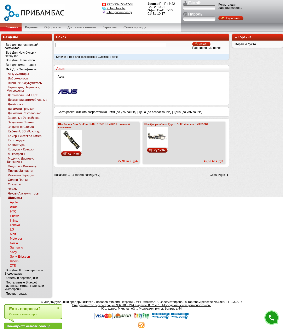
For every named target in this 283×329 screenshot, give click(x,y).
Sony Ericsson (20, 256)
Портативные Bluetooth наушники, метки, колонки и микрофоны (24, 286)
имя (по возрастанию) (91, 112)
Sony (13, 252)
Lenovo (15, 225)
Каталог (61, 56)
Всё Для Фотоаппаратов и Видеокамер (24, 272)
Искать (202, 44)
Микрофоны (16, 154)
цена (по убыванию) (188, 112)
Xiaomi (14, 261)
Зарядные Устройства (23, 117)
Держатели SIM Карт (22, 95)
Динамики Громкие (21, 108)
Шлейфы (103, 56)
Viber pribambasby (119, 12)
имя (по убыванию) (123, 112)
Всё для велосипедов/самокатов (21, 46)
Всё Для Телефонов (82, 56)
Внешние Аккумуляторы (25, 83)
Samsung (16, 247)
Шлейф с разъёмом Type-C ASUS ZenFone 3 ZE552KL (176, 124)
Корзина (245, 37)
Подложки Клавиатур (23, 166)
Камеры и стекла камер (24, 136)
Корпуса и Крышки (21, 149)
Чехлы (12, 189)
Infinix (14, 220)
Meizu (14, 234)
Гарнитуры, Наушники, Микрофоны (23, 89)
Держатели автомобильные (27, 99)
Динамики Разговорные (24, 113)
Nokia (14, 243)
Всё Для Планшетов (20, 60)
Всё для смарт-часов (21, 64)
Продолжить (232, 18)
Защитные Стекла (21, 126)
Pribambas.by (115, 8)
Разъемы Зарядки (21, 175)
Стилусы (14, 184)
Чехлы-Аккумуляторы (23, 193)
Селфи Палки (18, 179)
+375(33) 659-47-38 (119, 4)
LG (12, 229)
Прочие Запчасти (20, 170)
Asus (13, 207)
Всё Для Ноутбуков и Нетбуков (20, 54)
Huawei (15, 216)
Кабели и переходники (22, 278)
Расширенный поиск (206, 47)
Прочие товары (17, 293)
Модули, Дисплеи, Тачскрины (20, 160)
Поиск (61, 37)
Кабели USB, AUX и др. (24, 131)
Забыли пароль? (230, 8)
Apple (14, 202)
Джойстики (15, 104)
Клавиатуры (16, 144)
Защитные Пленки (21, 122)
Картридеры (16, 140)
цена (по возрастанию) (155, 112)
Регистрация (227, 4)
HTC (13, 211)
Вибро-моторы (18, 78)
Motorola (16, 238)
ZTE (13, 265)
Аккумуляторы (18, 74)
